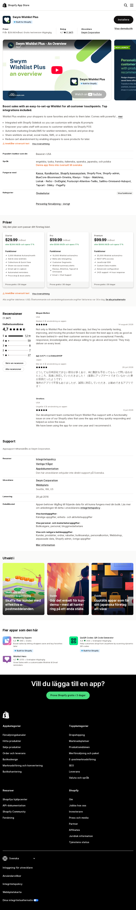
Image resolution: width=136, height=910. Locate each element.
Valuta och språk (79, 777)
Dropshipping (77, 734)
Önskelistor (43, 193)
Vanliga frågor (44, 463)
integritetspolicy (90, 507)
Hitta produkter (12, 741)
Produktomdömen (79, 747)
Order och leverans (14, 753)
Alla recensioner (13, 369)
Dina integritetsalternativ (18, 900)
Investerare (76, 811)
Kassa (39, 173)
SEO (71, 765)
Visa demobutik (123, 28)
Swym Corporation (90, 32)
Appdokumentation (47, 468)
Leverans (74, 771)
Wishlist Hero (19, 656)
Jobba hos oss (77, 805)
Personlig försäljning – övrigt (53, 203)
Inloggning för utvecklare (18, 867)
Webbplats (42, 485)
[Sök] (125, 5)
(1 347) (69, 32)
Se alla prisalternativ (116, 299)
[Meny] (131, 5)
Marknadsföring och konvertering (23, 765)
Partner (73, 823)
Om (71, 799)
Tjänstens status (79, 842)
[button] (35, 644)
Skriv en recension (14, 363)
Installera (123, 19)
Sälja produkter (12, 747)
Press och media (79, 817)
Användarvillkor (12, 875)
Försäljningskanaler (14, 734)
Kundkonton (52, 173)
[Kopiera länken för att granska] (51, 313)
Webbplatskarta (12, 892)
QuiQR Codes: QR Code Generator (97, 637)
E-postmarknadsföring (82, 759)
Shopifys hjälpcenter (15, 799)
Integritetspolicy (46, 459)
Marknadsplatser (79, 741)
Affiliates (74, 830)
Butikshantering (12, 771)
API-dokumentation (14, 805)
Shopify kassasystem (72, 173)
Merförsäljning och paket (84, 753)
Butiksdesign (10, 759)
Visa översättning (41, 144)
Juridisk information (81, 836)
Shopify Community (14, 811)
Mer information (45, 545)
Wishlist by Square (22, 637)
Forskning (8, 817)
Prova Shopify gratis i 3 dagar (68, 695)
